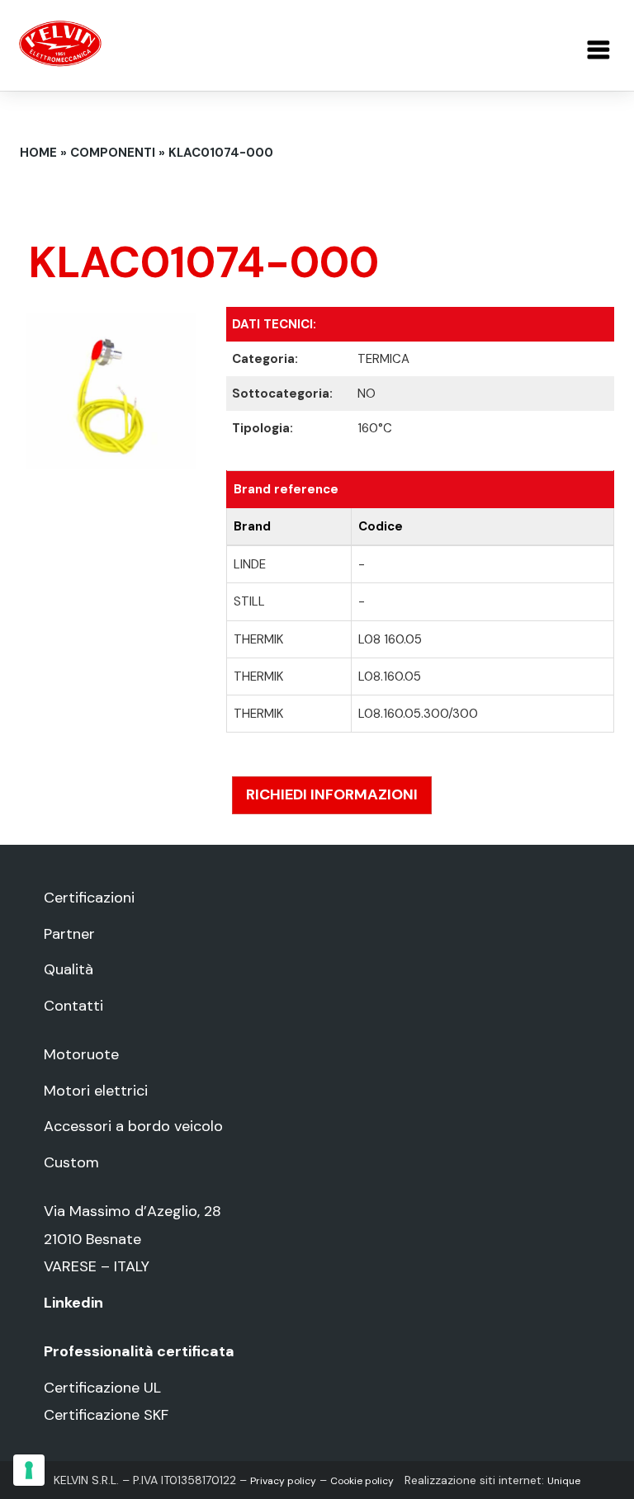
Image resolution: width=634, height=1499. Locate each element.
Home (38, 152)
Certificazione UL (102, 1388)
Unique (563, 1480)
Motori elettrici (96, 1091)
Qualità (68, 969)
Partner (69, 934)
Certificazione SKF (106, 1415)
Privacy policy (283, 1480)
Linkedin (73, 1303)
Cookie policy (362, 1480)
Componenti (112, 152)
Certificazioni (89, 897)
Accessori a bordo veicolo (133, 1126)
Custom (71, 1162)
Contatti (73, 1006)
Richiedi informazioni (332, 794)
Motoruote (81, 1054)
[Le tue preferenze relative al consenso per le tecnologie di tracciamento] (29, 1470)
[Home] (60, 42)
